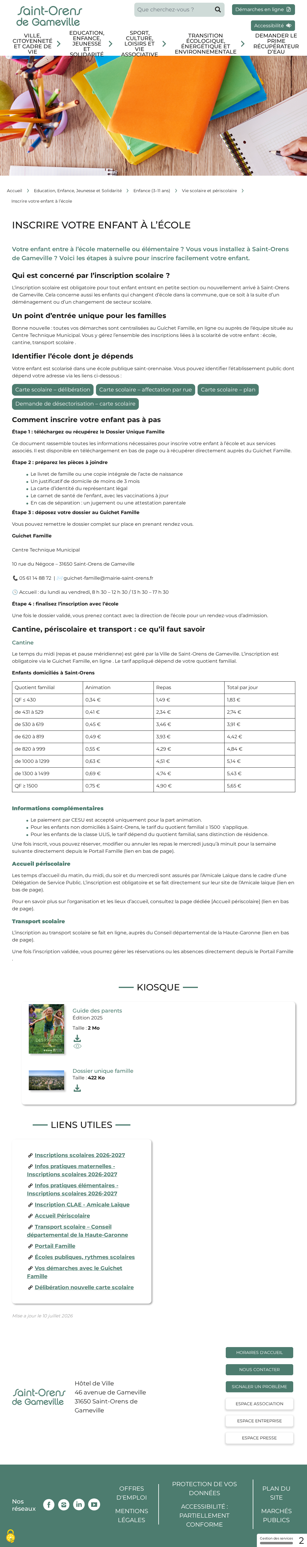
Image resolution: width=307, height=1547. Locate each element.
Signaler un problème (259, 1386)
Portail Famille (55, 1246)
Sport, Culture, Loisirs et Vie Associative (139, 44)
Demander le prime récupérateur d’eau (276, 43)
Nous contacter (259, 1369)
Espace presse (259, 1438)
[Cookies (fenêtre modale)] (10, 1536)
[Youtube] (95, 1503)
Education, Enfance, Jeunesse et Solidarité (86, 44)
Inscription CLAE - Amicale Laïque (82, 1204)
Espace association (259, 1403)
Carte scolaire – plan (228, 389)
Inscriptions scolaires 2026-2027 (80, 1155)
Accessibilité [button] (269, 25)
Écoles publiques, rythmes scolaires (85, 1257)
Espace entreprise (259, 1421)
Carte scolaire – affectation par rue (145, 389)
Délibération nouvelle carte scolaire (84, 1287)
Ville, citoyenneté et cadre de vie (32, 43)
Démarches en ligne (260, 9)
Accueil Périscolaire (62, 1215)
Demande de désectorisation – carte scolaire (75, 403)
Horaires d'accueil (259, 1352)
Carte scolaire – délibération (52, 389)
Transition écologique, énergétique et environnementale (206, 43)
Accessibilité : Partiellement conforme (204, 1515)
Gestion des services (276, 1538)
